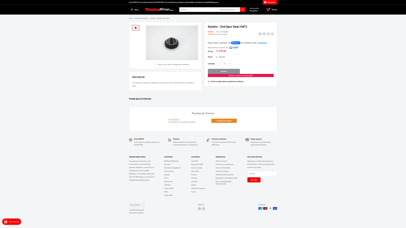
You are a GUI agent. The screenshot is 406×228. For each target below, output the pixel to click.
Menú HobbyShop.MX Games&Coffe (223, 182)
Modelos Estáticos (198, 188)
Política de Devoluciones (225, 175)
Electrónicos (169, 171)
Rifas (166, 192)
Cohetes (194, 181)
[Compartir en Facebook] (260, 33)
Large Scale (168, 195)
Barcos (193, 185)
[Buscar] (242, 9)
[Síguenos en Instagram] (203, 208)
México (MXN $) (135, 205)
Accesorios (168, 181)
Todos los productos (141, 18)
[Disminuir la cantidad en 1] (219, 63)
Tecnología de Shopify (136, 213)
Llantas (167, 175)
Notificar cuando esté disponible (241, 75)
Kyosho (210, 32)
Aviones (194, 178)
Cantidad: (211, 64)
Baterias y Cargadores (172, 168)
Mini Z (166, 178)
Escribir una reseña (224, 121)
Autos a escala (196, 168)
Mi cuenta (253, 11)
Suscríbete (271, 2)
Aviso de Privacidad (223, 168)
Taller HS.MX (168, 188)
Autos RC (194, 161)
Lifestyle (167, 185)
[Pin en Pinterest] (264, 33)
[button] (213, 34)
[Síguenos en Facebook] (199, 208)
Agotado (224, 71)
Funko (193, 192)
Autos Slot (195, 171)
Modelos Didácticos (171, 161)
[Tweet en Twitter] (268, 33)
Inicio (131, 18)
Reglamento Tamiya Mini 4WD (226, 178)
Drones (194, 175)
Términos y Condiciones (224, 164)
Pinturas (167, 164)
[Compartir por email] (272, 33)
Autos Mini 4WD (197, 164)
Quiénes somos (221, 161)
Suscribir (254, 180)
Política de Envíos (222, 171)
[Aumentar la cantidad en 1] (230, 63)
